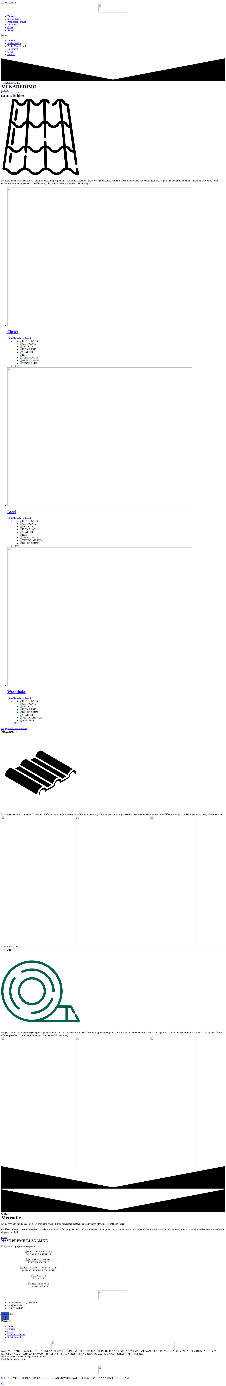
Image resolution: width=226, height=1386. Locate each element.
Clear (16, 366)
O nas (10, 27)
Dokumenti (12, 24)
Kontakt (11, 30)
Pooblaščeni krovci (16, 21)
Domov (11, 16)
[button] (113, 35)
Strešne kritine (14, 19)
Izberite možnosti (22, 338)
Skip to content (8, 2)
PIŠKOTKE (43, 1378)
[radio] (122, 341)
